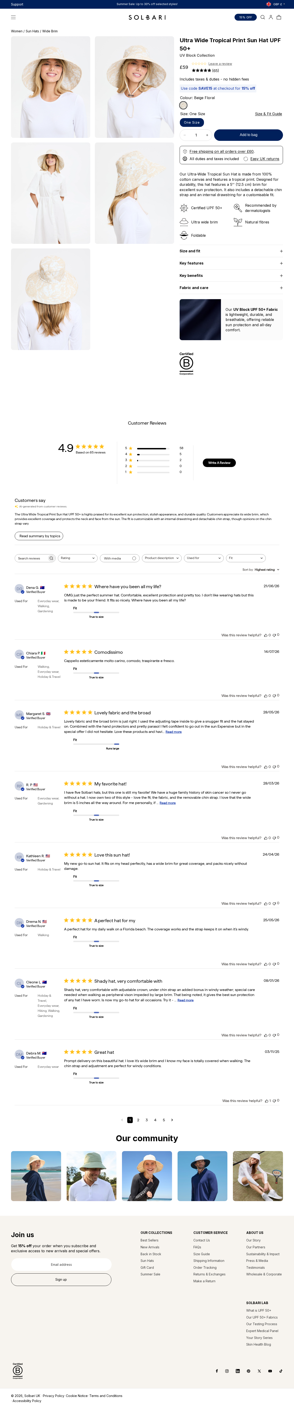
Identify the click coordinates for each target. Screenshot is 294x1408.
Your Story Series (259, 1338)
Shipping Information (208, 1261)
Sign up (61, 1279)
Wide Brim (50, 31)
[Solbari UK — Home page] (147, 17)
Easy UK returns (264, 158)
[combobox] (78, 558)
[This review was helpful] (265, 635)
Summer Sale (150, 1274)
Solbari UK (32, 1396)
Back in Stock (151, 1254)
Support (17, 4)
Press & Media (257, 1261)
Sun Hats (147, 1261)
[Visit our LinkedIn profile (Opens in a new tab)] (234, 1371)
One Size (192, 122)
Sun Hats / (33, 31)
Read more (174, 732)
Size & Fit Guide (268, 113)
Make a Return (204, 1281)
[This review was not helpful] (274, 635)
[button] (13, 17)
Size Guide (201, 1254)
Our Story (253, 1240)
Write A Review (219, 463)
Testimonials (255, 1267)
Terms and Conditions (105, 1395)
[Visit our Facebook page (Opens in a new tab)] (213, 1371)
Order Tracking (205, 1267)
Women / (18, 31)
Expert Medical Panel (262, 1331)
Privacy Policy (53, 1395)
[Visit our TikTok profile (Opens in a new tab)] (277, 1371)
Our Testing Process (261, 1324)
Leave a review (220, 64)
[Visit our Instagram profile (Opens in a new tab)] (223, 1371)
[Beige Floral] (183, 105)
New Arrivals (150, 1247)
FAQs (197, 1247)
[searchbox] (31, 558)
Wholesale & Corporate (264, 1274)
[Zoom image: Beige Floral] (50, 87)
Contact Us (201, 1240)
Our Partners (255, 1247)
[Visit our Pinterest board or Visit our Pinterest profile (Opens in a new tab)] (245, 1371)
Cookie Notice (77, 1395)
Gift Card (147, 1267)
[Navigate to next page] (172, 1120)
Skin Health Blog (258, 1344)
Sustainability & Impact (263, 1254)
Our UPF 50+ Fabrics (262, 1317)
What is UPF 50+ (258, 1310)
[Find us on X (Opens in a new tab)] (256, 1371)
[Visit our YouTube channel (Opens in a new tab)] (266, 1371)
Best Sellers (149, 1240)
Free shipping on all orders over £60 (221, 151)
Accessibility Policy (27, 1400)
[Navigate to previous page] (122, 1120)
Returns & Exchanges (209, 1274)
